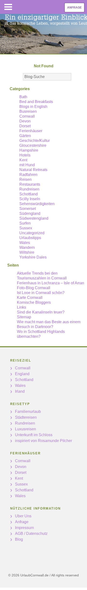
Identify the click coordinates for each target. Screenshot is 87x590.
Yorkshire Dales (33, 257)
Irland (20, 391)
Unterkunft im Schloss (33, 435)
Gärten (25, 136)
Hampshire (28, 150)
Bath (23, 97)
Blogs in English (33, 106)
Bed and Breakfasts (36, 102)
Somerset (27, 209)
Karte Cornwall (30, 297)
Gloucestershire (32, 145)
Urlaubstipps (30, 238)
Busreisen (28, 111)
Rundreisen (29, 189)
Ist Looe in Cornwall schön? (41, 293)
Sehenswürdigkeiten (37, 204)
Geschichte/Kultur (34, 141)
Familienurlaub (28, 411)
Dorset (25, 126)
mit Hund (27, 165)
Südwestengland (33, 218)
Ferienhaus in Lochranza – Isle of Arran (50, 283)
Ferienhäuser (30, 131)
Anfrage (74, 7)
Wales (24, 243)
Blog (19, 539)
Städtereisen (26, 417)
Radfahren (28, 175)
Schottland (28, 194)
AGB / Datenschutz (31, 533)
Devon (25, 121)
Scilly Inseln (29, 199)
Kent (23, 160)
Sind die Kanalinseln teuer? (41, 312)
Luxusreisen (25, 429)
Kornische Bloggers (34, 302)
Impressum (24, 528)
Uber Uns (23, 516)
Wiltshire (26, 252)
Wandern (27, 247)
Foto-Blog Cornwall (33, 288)
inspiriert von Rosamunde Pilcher (43, 441)
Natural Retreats (33, 170)
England (22, 374)
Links (21, 307)
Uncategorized (31, 233)
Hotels (24, 155)
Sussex (25, 228)
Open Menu (8, 6)
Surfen (25, 223)
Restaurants (29, 184)
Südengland (29, 213)
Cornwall (27, 116)
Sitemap (24, 317)
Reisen (25, 179)
